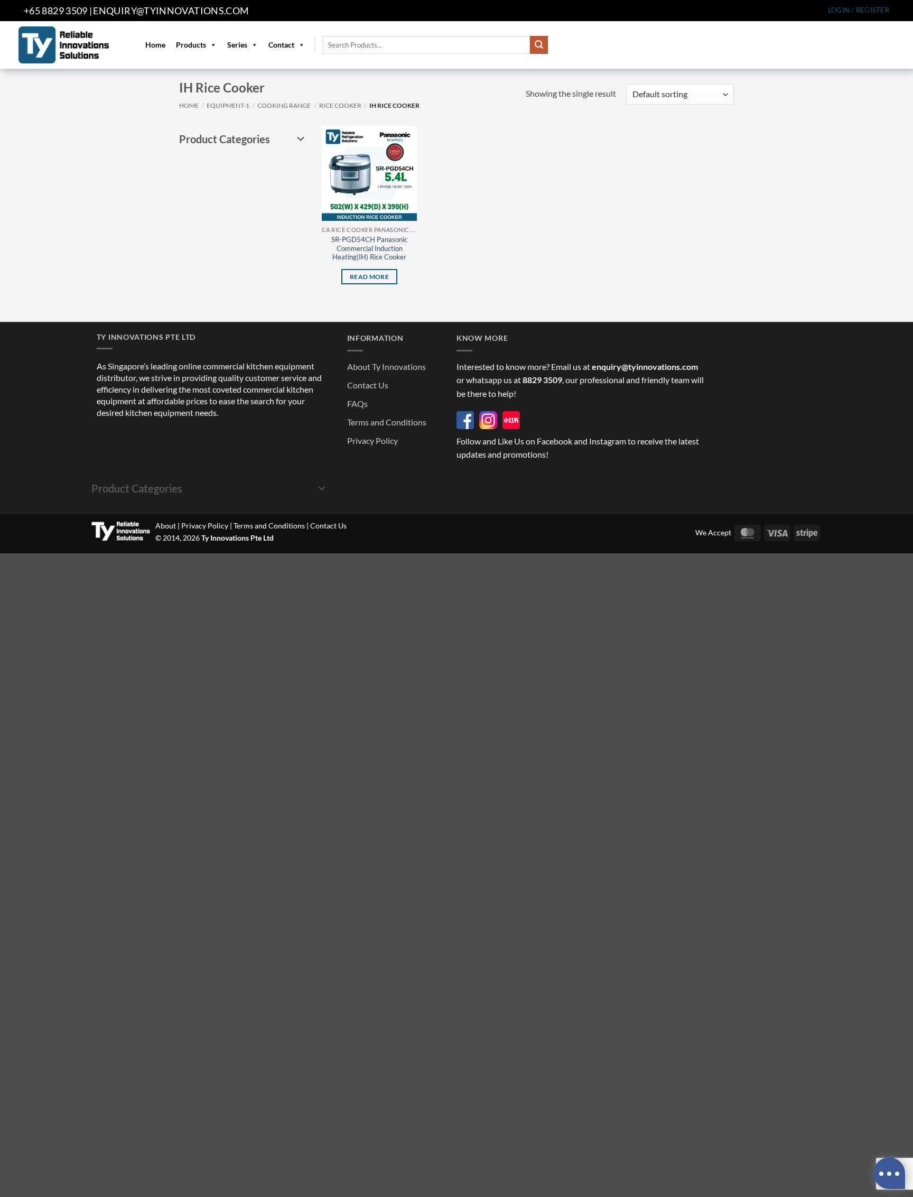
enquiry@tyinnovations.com (171, 10)
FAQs (357, 403)
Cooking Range (284, 105)
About (165, 525)
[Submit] (539, 45)
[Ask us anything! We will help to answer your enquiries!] (889, 1173)
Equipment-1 (228, 105)
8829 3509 (542, 380)
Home (155, 44)
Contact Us (367, 385)
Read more (369, 276)
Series (237, 44)
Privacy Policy (372, 440)
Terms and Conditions (386, 422)
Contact (281, 44)
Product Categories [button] (224, 139)
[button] (858, 10)
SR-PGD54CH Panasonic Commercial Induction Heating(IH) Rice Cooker (369, 248)
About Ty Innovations (386, 366)
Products (191, 44)
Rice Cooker (340, 105)
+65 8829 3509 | (58, 10)
